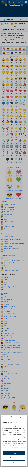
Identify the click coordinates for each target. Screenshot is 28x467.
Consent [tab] (4, 417)
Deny (14, 462)
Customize (13, 458)
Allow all (14, 453)
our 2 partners (10, 425)
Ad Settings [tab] (18, 417)
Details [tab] (11, 417)
